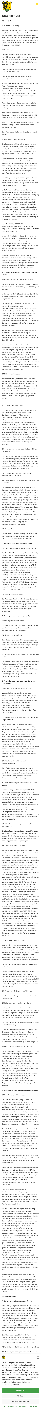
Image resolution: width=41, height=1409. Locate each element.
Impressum (33, 1406)
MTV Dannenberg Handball (23, 6)
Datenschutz (23, 1406)
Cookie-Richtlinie (10, 1406)
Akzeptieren (20, 1390)
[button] (38, 1357)
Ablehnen (20, 1396)
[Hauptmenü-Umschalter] (37, 4)
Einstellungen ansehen (20, 1401)
